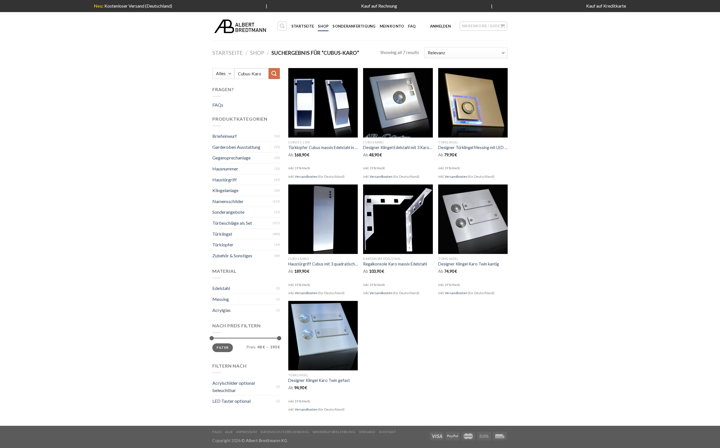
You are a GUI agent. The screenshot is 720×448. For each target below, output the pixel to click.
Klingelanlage (225, 190)
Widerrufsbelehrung (334, 432)
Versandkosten (306, 176)
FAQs (217, 104)
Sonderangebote (228, 212)
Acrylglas (221, 310)
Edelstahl (221, 288)
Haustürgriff (224, 179)
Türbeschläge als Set (232, 223)
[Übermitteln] (274, 73)
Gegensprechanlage (231, 157)
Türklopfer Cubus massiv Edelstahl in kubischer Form (323, 147)
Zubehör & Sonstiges (232, 255)
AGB (229, 432)
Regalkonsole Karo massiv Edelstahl (395, 264)
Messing (220, 299)
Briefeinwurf (224, 136)
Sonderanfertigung (353, 26)
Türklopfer (222, 244)
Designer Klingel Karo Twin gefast (319, 380)
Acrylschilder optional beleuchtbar (233, 386)
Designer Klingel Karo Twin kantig (468, 264)
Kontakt (387, 432)
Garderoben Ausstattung (236, 147)
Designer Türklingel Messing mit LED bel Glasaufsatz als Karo (473, 147)
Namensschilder (228, 201)
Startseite (302, 26)
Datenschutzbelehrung (284, 432)
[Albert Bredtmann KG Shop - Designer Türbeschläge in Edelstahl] (240, 26)
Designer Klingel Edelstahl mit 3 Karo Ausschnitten (398, 147)
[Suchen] (282, 26)
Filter (222, 347)
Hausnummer (225, 168)
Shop (323, 26)
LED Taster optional (231, 401)
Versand (367, 432)
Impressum (246, 432)
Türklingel (222, 234)
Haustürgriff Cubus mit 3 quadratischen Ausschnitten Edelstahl (323, 264)
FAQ (412, 26)
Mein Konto (392, 26)
